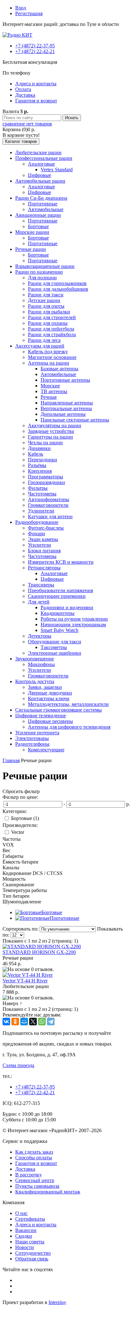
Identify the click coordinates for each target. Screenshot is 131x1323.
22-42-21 (35, 51)
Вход (20, 7)
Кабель (35, 454)
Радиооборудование (36, 522)
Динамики (39, 448)
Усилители (39, 545)
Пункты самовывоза (37, 1186)
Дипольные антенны (63, 414)
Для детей (38, 601)
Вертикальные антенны (66, 408)
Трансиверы (41, 584)
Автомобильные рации (40, 181)
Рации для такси (45, 294)
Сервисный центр (34, 1180)
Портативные (42, 203)
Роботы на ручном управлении (74, 619)
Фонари (36, 533)
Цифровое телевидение (40, 715)
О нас (21, 1213)
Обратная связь (31, 1258)
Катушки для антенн (50, 516)
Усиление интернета (37, 732)
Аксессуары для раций (39, 346)
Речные (49, 397)
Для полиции (42, 277)
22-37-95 (35, 45)
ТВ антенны (54, 391)
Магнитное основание (52, 357)
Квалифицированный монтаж (47, 1191)
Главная (11, 760)
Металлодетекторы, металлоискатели (68, 704)
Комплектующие (46, 749)
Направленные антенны (67, 402)
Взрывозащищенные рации (45, 266)
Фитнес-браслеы (46, 528)
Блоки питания (44, 550)
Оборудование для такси (54, 641)
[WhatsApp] (42, 1021)
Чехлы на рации (45, 442)
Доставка (25, 95)
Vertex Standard (57, 169)
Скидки (23, 1236)
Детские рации (44, 300)
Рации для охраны (48, 323)
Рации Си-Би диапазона (41, 198)
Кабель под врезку (48, 351)
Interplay (57, 1302)
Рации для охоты (46, 306)
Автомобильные (45, 209)
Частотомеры (42, 493)
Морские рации (32, 232)
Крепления (40, 471)
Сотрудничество (33, 1253)
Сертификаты (30, 1219)
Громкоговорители (48, 505)
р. (128, 804)
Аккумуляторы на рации (54, 425)
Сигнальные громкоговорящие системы (58, 710)
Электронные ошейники (54, 653)
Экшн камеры (43, 539)
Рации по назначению (39, 272)
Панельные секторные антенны (75, 419)
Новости (24, 1247)
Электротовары (32, 738)
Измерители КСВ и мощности (61, 562)
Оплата (23, 89)
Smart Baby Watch (59, 630)
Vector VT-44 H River (25, 980)
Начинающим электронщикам (73, 624)
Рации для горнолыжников (57, 283)
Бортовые (38, 226)
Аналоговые (41, 164)
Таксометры (54, 647)
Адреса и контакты (35, 83)
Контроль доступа (34, 681)
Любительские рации (38, 152)
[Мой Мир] (24, 1021)
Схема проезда (18, 1065)
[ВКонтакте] (6, 1021)
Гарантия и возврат (36, 100)
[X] (33, 1021)
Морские (50, 385)
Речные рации (30, 249)
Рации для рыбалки (49, 311)
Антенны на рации (48, 363)
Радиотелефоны (32, 744)
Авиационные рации (38, 215)
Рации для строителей (52, 317)
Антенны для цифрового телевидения (69, 727)
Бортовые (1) (25, 818)
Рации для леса (44, 340)
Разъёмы (37, 465)
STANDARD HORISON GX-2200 (39, 952)
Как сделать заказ (34, 1152)
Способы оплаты (33, 1157)
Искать (71, 117)
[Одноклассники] (15, 1021)
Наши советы (29, 1241)
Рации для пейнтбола (51, 328)
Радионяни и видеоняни (67, 607)
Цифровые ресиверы (50, 721)
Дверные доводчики (50, 692)
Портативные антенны (65, 380)
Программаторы (45, 476)
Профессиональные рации (43, 158)
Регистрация (29, 13)
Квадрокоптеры (58, 613)
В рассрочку (28, 1174)
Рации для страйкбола (52, 334)
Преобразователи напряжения (60, 590)
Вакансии (25, 1230)
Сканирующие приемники (57, 596)
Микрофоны (41, 664)
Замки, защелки (45, 687)
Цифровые (39, 175)
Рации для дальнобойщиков (58, 289)
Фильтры (38, 488)
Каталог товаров (21, 141)
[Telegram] (51, 1021)
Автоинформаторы (48, 499)
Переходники (42, 459)
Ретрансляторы (44, 567)
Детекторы (39, 636)
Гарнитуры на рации (50, 437)
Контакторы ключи (48, 698)
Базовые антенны (59, 368)
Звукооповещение (34, 658)
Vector (17, 832)
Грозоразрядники (46, 482)
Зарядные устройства (51, 431)
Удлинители (41, 510)
